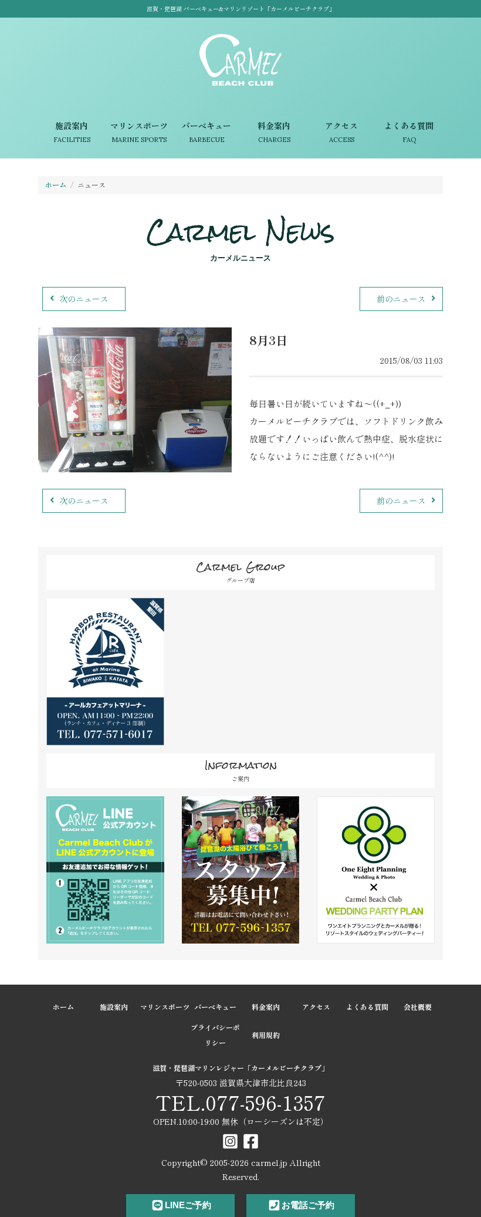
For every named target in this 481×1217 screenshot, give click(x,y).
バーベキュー (206, 132)
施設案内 (71, 132)
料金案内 (274, 132)
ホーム (55, 185)
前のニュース (401, 299)
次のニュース (84, 299)
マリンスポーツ (139, 132)
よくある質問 (408, 132)
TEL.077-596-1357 (240, 1102)
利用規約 (266, 1035)
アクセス (341, 132)
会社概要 (418, 1007)
